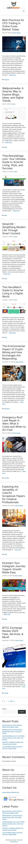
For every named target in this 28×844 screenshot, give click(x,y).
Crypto (6, 693)
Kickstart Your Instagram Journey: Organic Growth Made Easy (14, 567)
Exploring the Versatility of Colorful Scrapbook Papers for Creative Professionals (13, 494)
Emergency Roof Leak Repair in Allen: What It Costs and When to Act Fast (14, 423)
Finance (6, 79)
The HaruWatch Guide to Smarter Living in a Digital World (12, 292)
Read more (12, 75)
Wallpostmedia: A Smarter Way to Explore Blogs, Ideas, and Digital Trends (12, 94)
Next (12, 701)
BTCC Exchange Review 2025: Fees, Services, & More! (12, 632)
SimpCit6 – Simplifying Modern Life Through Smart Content (14, 228)
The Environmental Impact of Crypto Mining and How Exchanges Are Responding (13, 352)
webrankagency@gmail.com (10, 792)
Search (4, 709)
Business (7, 408)
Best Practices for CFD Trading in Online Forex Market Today (13, 24)
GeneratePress (14, 841)
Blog (5, 147)
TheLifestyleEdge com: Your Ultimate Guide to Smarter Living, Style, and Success (14, 162)
